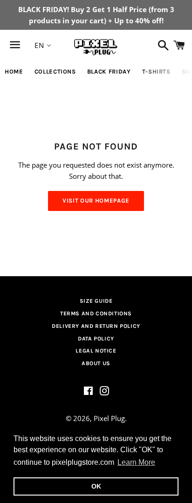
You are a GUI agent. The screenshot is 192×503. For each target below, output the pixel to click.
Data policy (96, 338)
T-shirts (156, 71)
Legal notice (95, 350)
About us (96, 363)
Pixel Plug (109, 418)
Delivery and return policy (96, 326)
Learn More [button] (136, 462)
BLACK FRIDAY (109, 71)
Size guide (96, 301)
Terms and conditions (96, 313)
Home (14, 71)
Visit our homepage (96, 200)
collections (55, 71)
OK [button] (96, 486)
